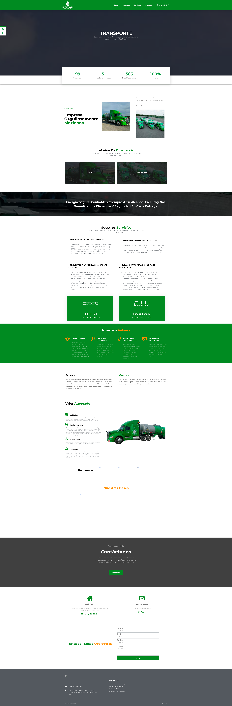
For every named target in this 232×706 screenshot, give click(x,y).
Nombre (120, 628)
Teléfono (120, 640)
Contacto (148, 5)
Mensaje (120, 646)
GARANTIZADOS (87, 240)
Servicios (137, 5)
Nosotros (126, 5)
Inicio (116, 5)
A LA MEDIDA (140, 241)
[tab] (89, 239)
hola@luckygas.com (142, 612)
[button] (116, 572)
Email (119, 634)
